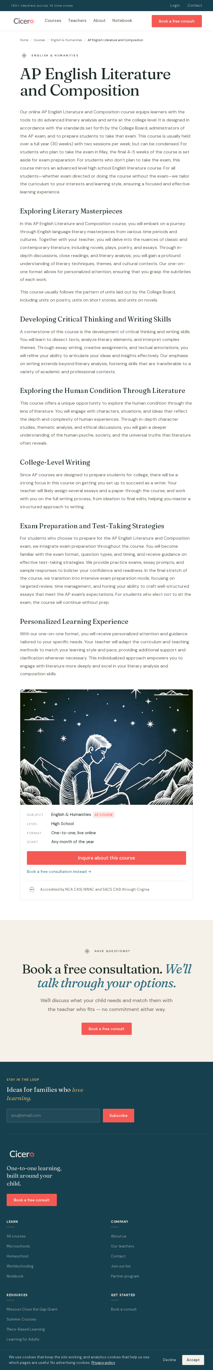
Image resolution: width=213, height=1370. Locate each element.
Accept (193, 1359)
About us (118, 1236)
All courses (16, 1236)
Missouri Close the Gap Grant (32, 1309)
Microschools (18, 1246)
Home (24, 40)
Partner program (125, 1276)
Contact (194, 5)
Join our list (121, 1266)
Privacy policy (103, 1362)
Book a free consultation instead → (59, 871)
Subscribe (119, 1115)
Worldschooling (20, 1266)
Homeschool (17, 1256)
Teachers (77, 20)
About (99, 20)
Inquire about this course (106, 858)
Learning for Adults (23, 1339)
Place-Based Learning (26, 1329)
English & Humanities (66, 40)
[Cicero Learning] (23, 21)
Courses (53, 20)
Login (175, 5)
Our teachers (122, 1246)
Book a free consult (177, 21)
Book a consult (123, 1309)
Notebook (122, 20)
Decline (169, 1359)
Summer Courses (21, 1319)
